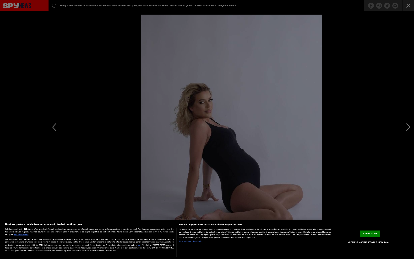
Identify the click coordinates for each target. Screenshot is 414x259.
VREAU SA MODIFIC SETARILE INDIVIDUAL (369, 242)
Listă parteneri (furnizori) (190, 241)
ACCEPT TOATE (369, 234)
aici (139, 245)
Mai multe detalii (21, 234)
